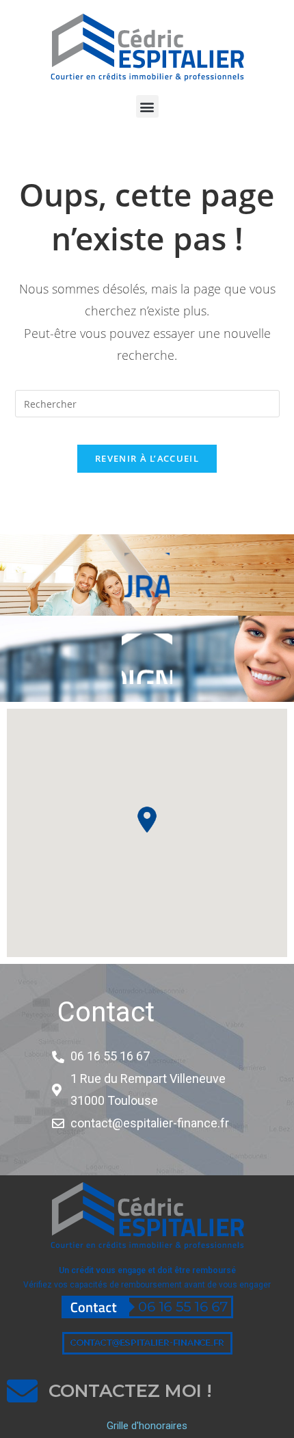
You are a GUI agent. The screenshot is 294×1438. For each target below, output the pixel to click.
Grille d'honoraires (147, 1426)
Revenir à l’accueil (147, 458)
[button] (147, 106)
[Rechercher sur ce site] (147, 402)
